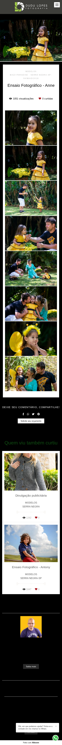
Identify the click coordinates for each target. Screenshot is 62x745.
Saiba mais (31, 666)
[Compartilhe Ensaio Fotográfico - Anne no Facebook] (23, 414)
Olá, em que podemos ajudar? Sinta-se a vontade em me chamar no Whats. (35, 727)
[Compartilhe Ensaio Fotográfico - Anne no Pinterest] (38, 414)
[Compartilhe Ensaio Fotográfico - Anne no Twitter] (33, 414)
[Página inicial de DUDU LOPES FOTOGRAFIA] (31, 7)
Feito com (31, 743)
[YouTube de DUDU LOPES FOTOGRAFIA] (35, 721)
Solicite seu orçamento (31, 421)
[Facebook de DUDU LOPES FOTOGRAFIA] (26, 721)
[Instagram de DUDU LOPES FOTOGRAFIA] (30, 721)
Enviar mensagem (32, 704)
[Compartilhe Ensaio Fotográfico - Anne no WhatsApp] (28, 414)
